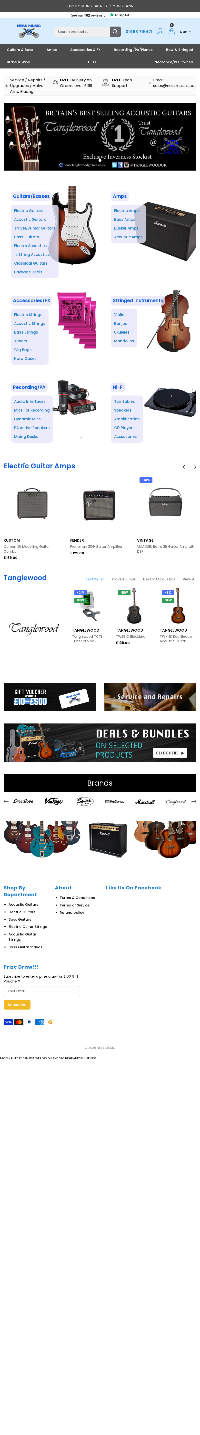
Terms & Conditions (77, 897)
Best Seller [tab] (94, 579)
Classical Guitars (31, 263)
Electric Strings (28, 314)
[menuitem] (20, 50)
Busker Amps (126, 228)
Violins (120, 314)
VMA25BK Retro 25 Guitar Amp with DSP (166, 549)
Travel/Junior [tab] (123, 579)
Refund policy (72, 912)
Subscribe (17, 1004)
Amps (52, 49)
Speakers (122, 410)
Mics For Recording (32, 410)
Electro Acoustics (30, 245)
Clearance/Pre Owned (173, 62)
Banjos (120, 323)
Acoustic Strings (29, 323)
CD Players (124, 427)
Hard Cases (25, 358)
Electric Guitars (28, 210)
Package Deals (28, 272)
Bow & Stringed (179, 49)
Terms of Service (75, 905)
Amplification (127, 419)
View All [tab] (189, 579)
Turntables (124, 401)
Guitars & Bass (20, 49)
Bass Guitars (26, 237)
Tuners (20, 341)
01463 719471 (139, 32)
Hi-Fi (92, 62)
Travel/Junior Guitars (34, 228)
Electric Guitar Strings (28, 926)
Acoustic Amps (128, 237)
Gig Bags (23, 349)
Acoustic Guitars (30, 219)
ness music (106, 1047)
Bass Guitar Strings (25, 947)
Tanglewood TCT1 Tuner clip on (87, 639)
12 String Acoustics (32, 254)
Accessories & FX (85, 49)
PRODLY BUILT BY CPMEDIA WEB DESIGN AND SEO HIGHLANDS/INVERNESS (48, 1058)
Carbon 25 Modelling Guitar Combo (27, 549)
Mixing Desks (26, 436)
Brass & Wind (18, 62)
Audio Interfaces (30, 401)
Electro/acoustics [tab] (159, 579)
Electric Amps (127, 210)
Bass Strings (26, 332)
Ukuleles (122, 332)
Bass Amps (124, 219)
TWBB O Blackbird (130, 636)
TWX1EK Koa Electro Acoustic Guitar (176, 639)
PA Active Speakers (32, 427)
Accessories (125, 436)
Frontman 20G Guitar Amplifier (96, 546)
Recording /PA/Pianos (133, 49)
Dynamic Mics (27, 419)
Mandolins (124, 341)
